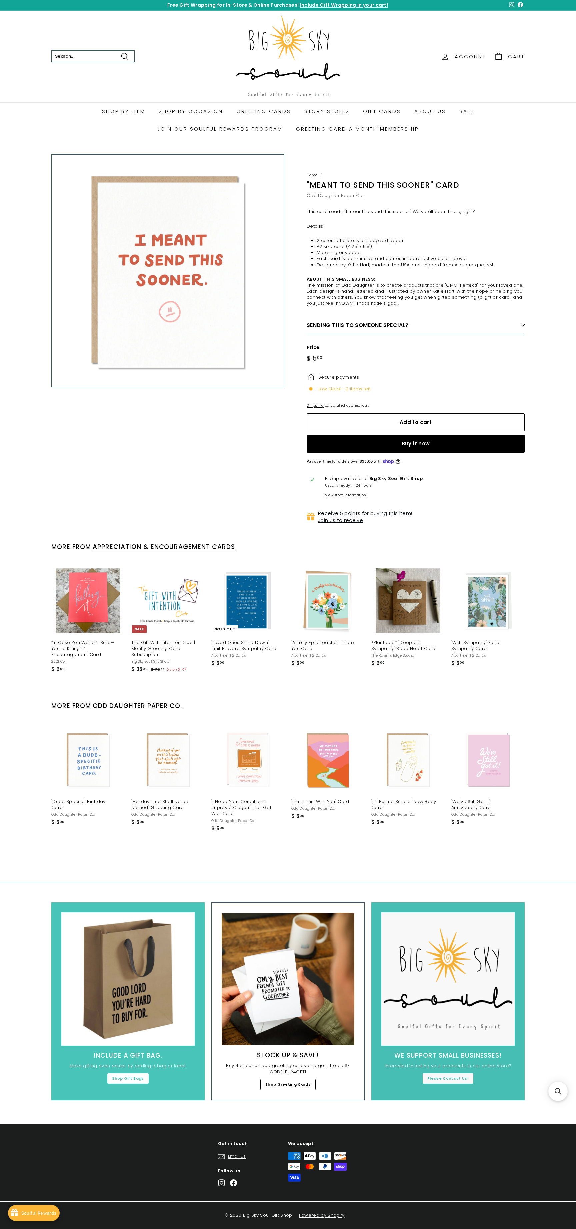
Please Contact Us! (448, 1078)
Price (313, 347)
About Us (430, 111)
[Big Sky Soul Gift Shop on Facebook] (233, 1182)
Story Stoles (327, 111)
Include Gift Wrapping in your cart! (344, 5)
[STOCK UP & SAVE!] (288, 979)
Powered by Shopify (322, 1215)
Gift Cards (382, 111)
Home (312, 175)
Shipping (315, 405)
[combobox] (93, 56)
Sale (466, 111)
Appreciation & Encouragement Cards (164, 546)
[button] (558, 1091)
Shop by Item (123, 111)
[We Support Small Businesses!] (448, 979)
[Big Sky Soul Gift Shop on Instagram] (221, 1182)
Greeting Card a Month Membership (357, 128)
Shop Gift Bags (128, 1078)
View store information (345, 495)
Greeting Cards (263, 111)
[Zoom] (168, 271)
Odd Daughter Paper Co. (335, 195)
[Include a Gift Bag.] (128, 979)
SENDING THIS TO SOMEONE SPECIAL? (358, 325)
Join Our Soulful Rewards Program (220, 128)
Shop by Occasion (191, 111)
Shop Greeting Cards (288, 1084)
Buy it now (416, 443)
